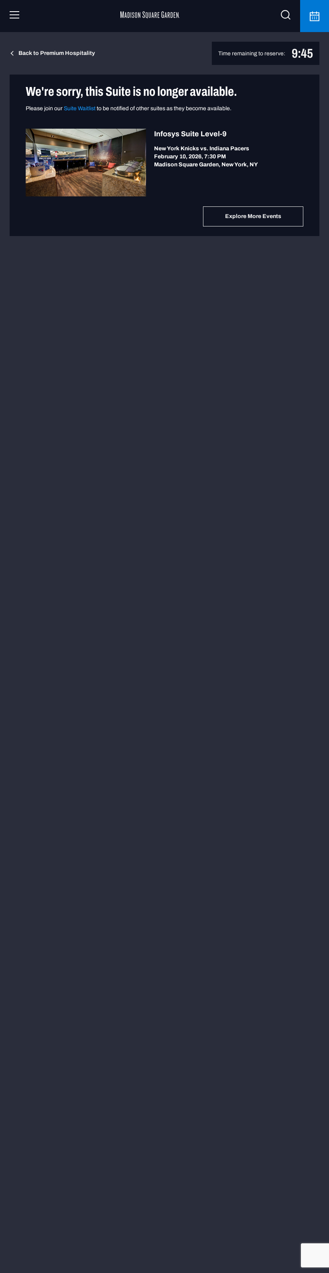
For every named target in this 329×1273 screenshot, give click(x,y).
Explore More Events (253, 216)
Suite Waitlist (79, 108)
